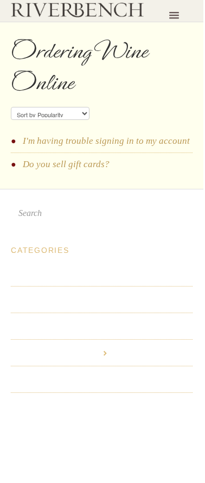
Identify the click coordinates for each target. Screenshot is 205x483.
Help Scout (101, 445)
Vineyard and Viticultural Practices (80, 379)
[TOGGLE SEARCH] (181, 213)
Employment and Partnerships (70, 406)
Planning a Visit (42, 273)
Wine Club (31, 299)
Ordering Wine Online (56, 352)
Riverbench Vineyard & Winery (73, 435)
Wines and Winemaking (56, 326)
